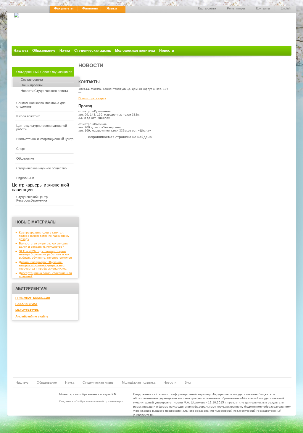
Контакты (263, 8)
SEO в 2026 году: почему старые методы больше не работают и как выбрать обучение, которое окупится (45, 254)
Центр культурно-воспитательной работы (41, 127)
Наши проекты (32, 85)
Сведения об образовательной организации (91, 401)
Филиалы (90, 8)
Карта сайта (207, 8)
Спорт (20, 148)
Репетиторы (236, 8)
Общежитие (25, 158)
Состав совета (32, 79)
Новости (166, 50)
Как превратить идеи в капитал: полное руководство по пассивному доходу (44, 236)
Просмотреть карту (92, 98)
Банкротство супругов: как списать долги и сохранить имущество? (43, 245)
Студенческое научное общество (41, 168)
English (286, 8)
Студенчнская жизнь (98, 382)
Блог (188, 382)
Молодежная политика (135, 50)
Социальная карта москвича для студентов (40, 104)
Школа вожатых (28, 116)
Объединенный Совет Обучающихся (44, 72)
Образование (43, 50)
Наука (64, 50)
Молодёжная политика (138, 382)
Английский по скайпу (31, 316)
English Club (25, 178)
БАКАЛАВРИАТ (26, 304)
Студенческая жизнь (92, 50)
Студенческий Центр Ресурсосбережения (32, 198)
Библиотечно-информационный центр (44, 139)
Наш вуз (21, 50)
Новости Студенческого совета (44, 91)
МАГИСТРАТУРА (27, 310)
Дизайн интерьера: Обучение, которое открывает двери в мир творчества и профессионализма (43, 265)
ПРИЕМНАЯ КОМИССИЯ (32, 297)
